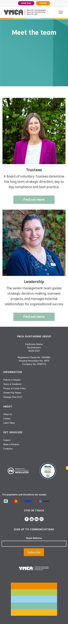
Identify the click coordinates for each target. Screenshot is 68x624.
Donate (43, 3)
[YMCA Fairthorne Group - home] (25, 12)
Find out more (34, 200)
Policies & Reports (12, 380)
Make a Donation (11, 444)
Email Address (34, 538)
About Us (7, 414)
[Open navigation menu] (60, 12)
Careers (7, 440)
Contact (7, 418)
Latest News (9, 423)
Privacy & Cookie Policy (14, 388)
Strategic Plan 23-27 (12, 397)
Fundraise (7, 448)
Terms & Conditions (12, 384)
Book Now (26, 3)
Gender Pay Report (12, 392)
